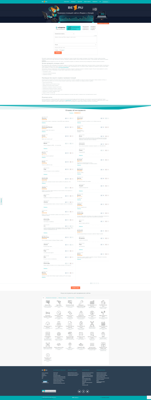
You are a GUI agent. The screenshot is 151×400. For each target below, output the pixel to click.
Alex (45, 257)
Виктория (79, 169)
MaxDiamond (45, 237)
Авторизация (105, 1)
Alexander (80, 118)
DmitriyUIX (45, 178)
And (80, 221)
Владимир (82, 238)
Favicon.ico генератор (100, 379)
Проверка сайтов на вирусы (73, 375)
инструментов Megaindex (64, 67)
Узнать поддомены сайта (86, 379)
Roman (79, 195)
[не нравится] (70, 118)
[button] (64, 34)
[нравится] (66, 118)
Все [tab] (43, 297)
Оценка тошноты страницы (58, 379)
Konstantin (80, 231)
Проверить (58, 52)
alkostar (44, 187)
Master (45, 143)
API (100, 1)
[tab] (51, 298)
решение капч (68, 100)
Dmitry (43, 162)
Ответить (44, 122)
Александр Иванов (47, 127)
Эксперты (43, 374)
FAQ (42, 376)
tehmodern (82, 144)
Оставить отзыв (75, 287)
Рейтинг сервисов (87, 1)
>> (98, 283)
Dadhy (43, 136)
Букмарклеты (95, 1)
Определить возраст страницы (87, 375)
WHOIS (83, 383)
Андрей (81, 186)
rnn (43, 211)
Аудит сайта (80, 1)
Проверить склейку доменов (87, 382)
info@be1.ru (76, 397)
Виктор (44, 273)
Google (61, 50)
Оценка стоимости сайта (86, 378)
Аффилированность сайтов (72, 372)
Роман (81, 150)
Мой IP (97, 380)
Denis (78, 127)
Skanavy (44, 118)
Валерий (79, 160)
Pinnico (44, 153)
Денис (79, 254)
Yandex (56, 50)
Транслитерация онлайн (100, 376)
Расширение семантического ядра (59, 376)
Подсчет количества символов (101, 375)
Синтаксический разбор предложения (100, 382)
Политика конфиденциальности (47, 398)
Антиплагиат (73, 1)
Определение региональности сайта (87, 377)
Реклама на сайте (105, 397)
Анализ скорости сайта (57, 381)
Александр (47, 263)
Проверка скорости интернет (101, 372)
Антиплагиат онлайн (56, 375)
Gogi (45, 169)
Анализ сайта (66, 1)
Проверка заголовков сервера (58, 380)
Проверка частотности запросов (87, 372)
